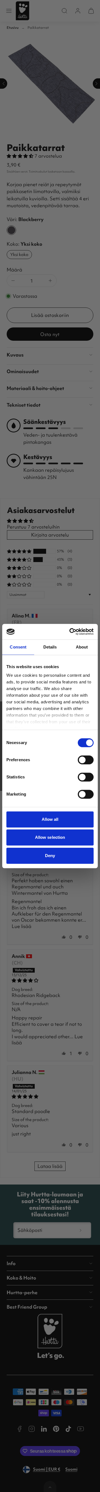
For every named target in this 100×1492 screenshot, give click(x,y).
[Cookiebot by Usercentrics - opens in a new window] (71, 631)
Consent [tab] (18, 647)
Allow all (50, 819)
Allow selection (50, 837)
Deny (50, 855)
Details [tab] (50, 647)
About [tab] (82, 647)
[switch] (86, 759)
